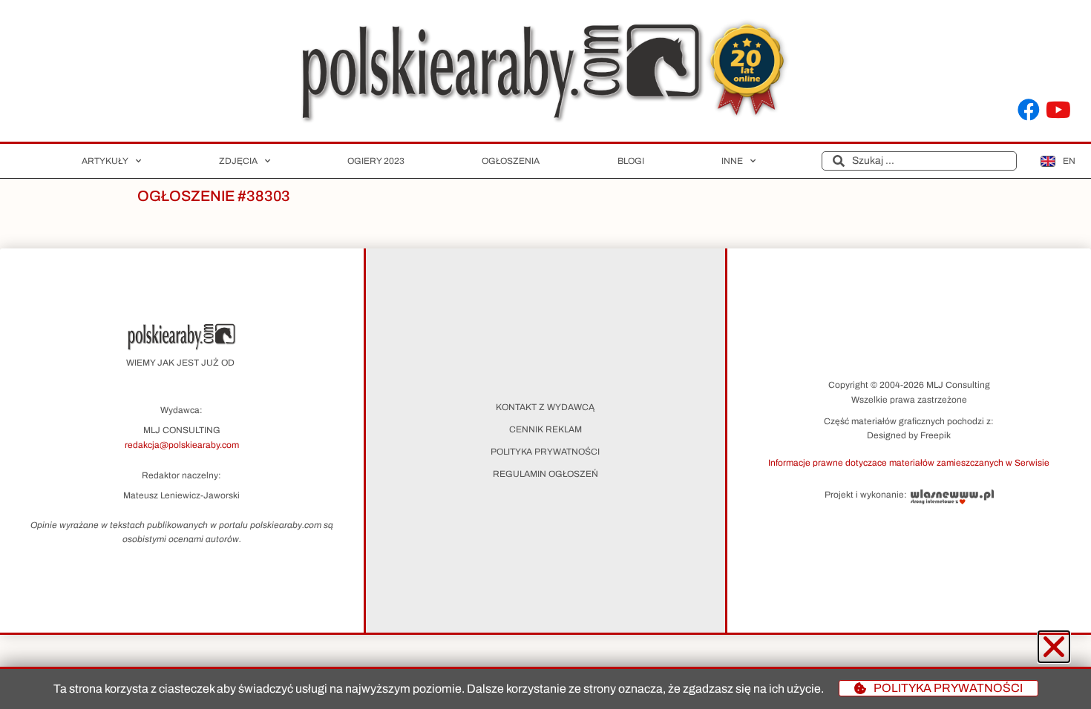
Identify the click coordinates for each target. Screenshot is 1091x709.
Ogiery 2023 (375, 161)
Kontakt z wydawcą (545, 407)
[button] (909, 462)
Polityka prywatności (545, 451)
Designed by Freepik (909, 435)
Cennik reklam (545, 429)
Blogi (630, 161)
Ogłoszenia (511, 161)
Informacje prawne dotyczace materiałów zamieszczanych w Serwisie (908, 463)
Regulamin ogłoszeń (545, 474)
